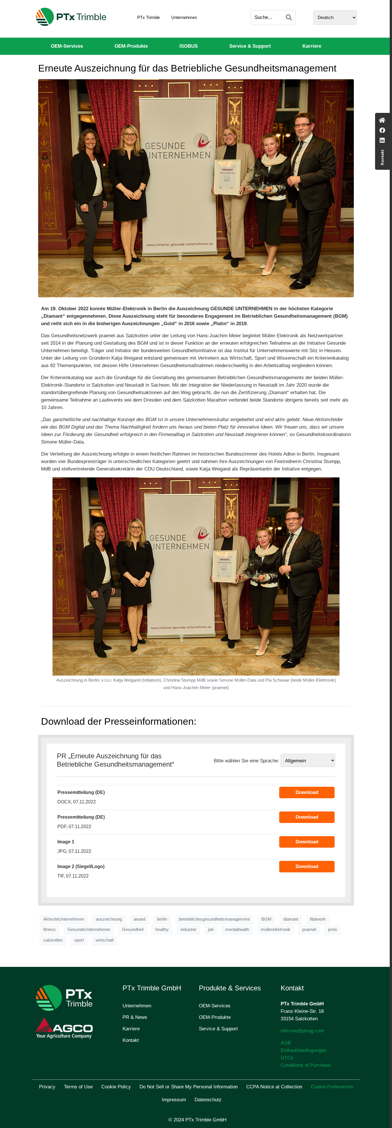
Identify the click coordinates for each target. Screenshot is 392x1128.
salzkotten (53, 940)
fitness (49, 929)
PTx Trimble (148, 17)
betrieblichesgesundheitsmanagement (214, 919)
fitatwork (318, 919)
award (139, 919)
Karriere (311, 46)
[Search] (288, 17)
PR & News (135, 1017)
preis (332, 929)
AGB (286, 1043)
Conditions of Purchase (306, 1065)
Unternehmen (184, 17)
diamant (290, 919)
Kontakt (131, 1040)
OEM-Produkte (131, 46)
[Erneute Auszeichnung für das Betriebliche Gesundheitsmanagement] (196, 188)
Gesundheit (132, 929)
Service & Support (250, 46)
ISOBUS (188, 46)
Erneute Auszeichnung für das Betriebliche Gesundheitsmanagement (187, 68)
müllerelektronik (275, 929)
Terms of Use (78, 1087)
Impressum (174, 1099)
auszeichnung (109, 919)
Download (307, 792)
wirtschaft (105, 940)
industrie (188, 929)
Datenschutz (208, 1099)
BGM (266, 919)
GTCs (287, 1057)
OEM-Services (67, 46)
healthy (162, 929)
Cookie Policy (116, 1087)
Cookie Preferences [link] (332, 1087)
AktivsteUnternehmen (63, 919)
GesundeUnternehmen (88, 929)
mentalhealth (237, 929)
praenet (309, 929)
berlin (162, 919)
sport (79, 940)
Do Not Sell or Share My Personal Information (188, 1087)
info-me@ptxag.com (302, 1030)
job (211, 929)
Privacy (47, 1087)
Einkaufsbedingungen (303, 1050)
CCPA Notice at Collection (274, 1087)
